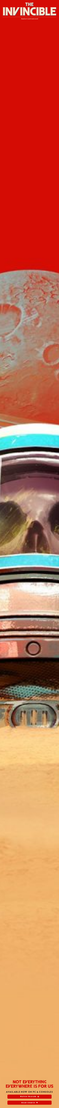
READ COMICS (28, 1103)
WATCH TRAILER (28, 1096)
